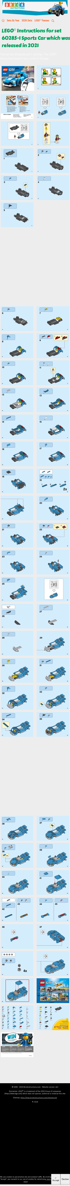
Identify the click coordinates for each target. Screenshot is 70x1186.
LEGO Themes (42, 20)
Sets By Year (13, 20)
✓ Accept (55, 1179)
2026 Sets (27, 20)
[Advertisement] (35, 268)
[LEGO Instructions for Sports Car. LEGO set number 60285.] (53, 78)
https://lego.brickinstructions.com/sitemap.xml (39, 1097)
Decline (65, 1179)
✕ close (35, 1102)
